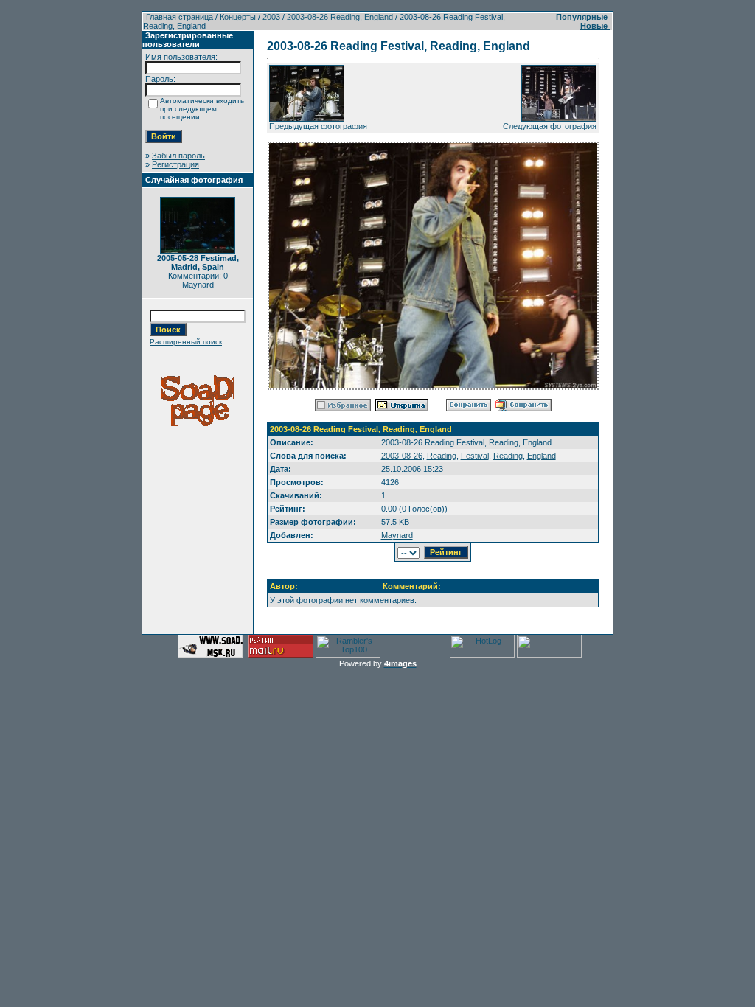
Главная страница (179, 17)
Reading (441, 455)
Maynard (397, 535)
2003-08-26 (401, 455)
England (541, 455)
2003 (271, 17)
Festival (475, 455)
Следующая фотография (549, 126)
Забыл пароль (178, 155)
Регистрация (175, 164)
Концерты (238, 17)
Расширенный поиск (186, 342)
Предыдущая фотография (318, 126)
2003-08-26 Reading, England (340, 17)
